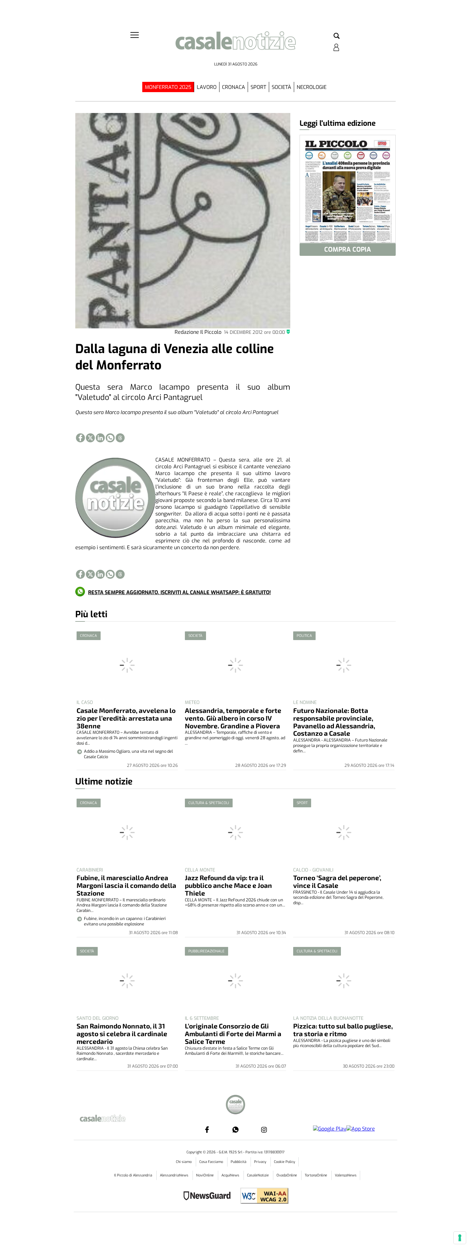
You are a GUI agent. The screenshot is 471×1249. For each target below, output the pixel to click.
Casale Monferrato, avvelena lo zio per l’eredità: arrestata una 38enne (126, 718)
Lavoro (207, 87)
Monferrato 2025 (168, 87)
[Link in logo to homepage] (235, 45)
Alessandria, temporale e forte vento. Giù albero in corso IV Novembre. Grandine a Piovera (233, 718)
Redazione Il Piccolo (198, 332)
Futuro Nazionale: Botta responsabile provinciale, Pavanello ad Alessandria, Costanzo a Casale (334, 721)
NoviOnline (205, 1175)
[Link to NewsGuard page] (209, 1196)
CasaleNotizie (258, 1175)
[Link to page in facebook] (80, 437)
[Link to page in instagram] (264, 1129)
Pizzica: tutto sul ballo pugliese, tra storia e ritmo (343, 1029)
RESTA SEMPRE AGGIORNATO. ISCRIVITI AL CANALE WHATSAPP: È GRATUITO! (179, 592)
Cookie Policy (284, 1161)
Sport (258, 87)
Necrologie (311, 87)
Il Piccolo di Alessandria (133, 1175)
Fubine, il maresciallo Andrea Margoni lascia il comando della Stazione (126, 885)
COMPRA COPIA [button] (347, 249)
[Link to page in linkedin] (100, 437)
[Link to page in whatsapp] (110, 437)
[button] (336, 36)
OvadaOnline (287, 1175)
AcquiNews (230, 1175)
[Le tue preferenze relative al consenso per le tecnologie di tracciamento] (460, 1238)
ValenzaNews (346, 1175)
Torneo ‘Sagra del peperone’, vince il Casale (337, 881)
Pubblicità (239, 1161)
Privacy (260, 1161)
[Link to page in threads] (120, 437)
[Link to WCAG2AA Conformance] (262, 1196)
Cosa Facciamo (211, 1161)
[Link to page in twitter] (90, 437)
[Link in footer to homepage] (235, 1105)
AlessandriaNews (174, 1175)
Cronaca (233, 87)
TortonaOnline (316, 1175)
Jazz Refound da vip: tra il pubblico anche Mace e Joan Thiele (228, 885)
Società (281, 87)
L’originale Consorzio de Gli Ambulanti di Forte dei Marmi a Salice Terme (233, 1033)
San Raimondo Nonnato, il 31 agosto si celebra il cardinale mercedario (122, 1033)
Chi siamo (184, 1161)
